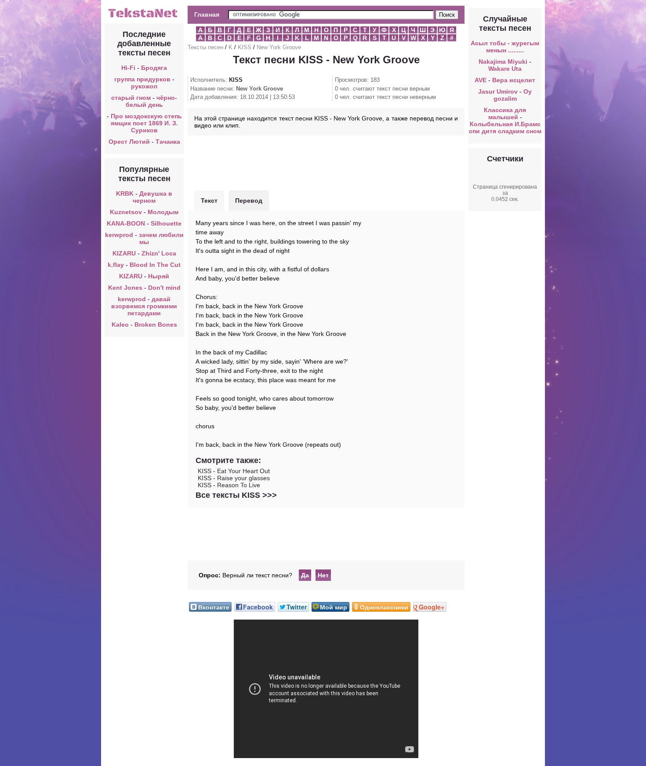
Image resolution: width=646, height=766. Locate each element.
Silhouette (166, 223)
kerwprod (119, 234)
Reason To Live (238, 485)
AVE (480, 80)
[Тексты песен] (144, 16)
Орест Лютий (129, 141)
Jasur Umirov (498, 91)
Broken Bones (155, 324)
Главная (206, 14)
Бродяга (154, 67)
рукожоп (144, 86)
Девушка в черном (152, 197)
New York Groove (279, 47)
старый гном (131, 97)
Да (305, 575)
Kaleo (120, 324)
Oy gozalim (513, 95)
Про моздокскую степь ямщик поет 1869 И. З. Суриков (146, 123)
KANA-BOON (126, 223)
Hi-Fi (128, 67)
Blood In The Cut (155, 264)
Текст (209, 200)
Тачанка (168, 141)
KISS (244, 47)
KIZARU (125, 253)
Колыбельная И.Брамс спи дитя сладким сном (505, 127)
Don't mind (164, 287)
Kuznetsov (126, 211)
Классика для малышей (505, 113)
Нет (323, 575)
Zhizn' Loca (159, 253)
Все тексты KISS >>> (236, 495)
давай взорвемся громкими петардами (144, 306)
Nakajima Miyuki (503, 61)
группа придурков (142, 79)
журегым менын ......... (512, 47)
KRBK (125, 193)
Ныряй (158, 276)
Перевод (248, 200)
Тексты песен (205, 47)
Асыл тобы (488, 43)
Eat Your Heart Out (243, 470)
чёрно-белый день (152, 101)
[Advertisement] (326, 162)
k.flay (116, 264)
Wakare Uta (505, 68)
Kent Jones (125, 287)
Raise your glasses (243, 477)
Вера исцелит (513, 80)
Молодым (163, 211)
